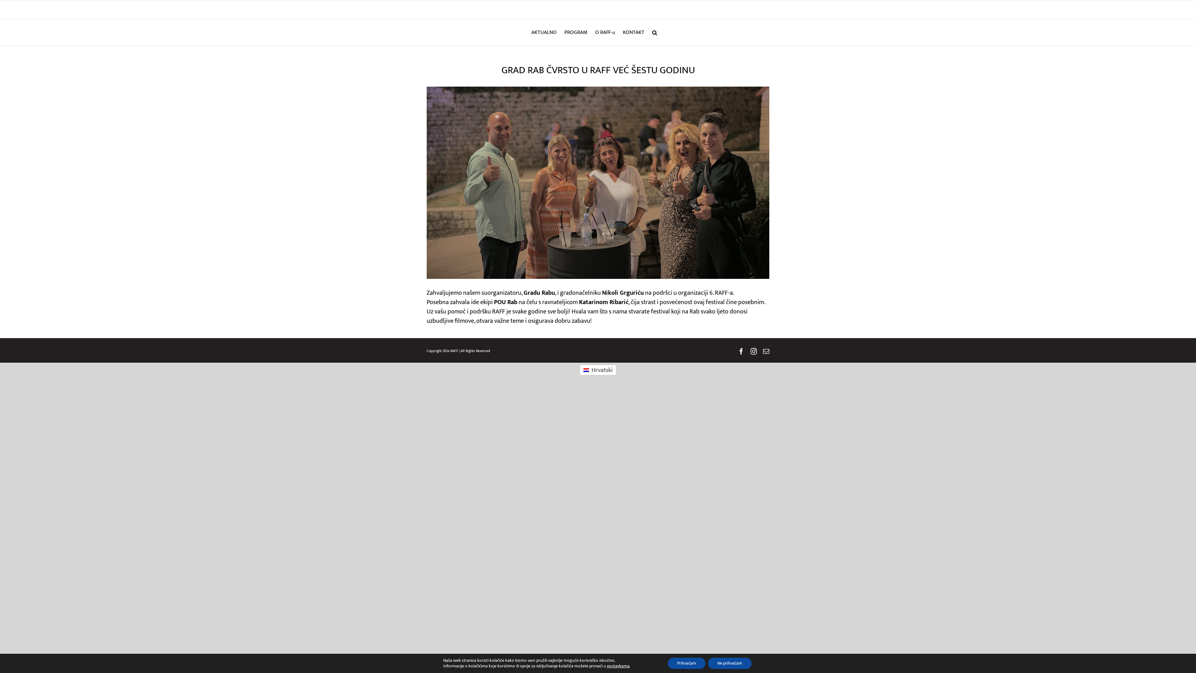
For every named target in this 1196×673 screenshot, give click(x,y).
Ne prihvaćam (729, 663)
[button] (654, 32)
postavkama (618, 666)
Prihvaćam (686, 663)
